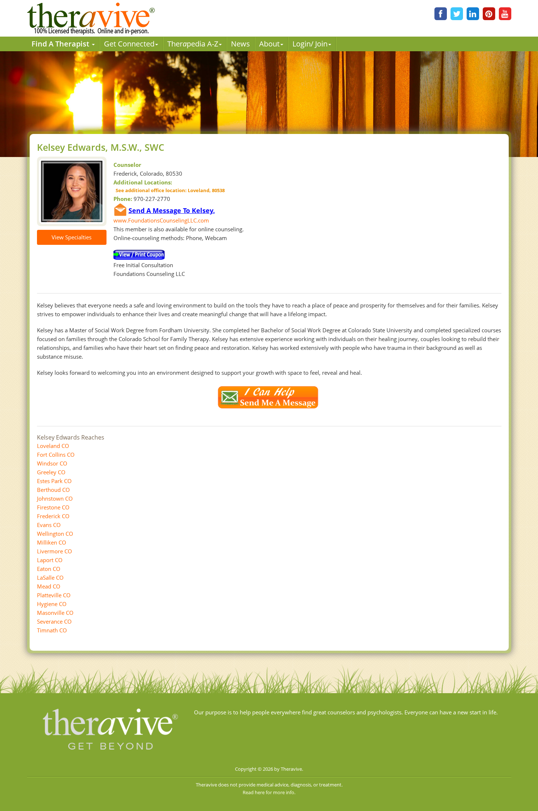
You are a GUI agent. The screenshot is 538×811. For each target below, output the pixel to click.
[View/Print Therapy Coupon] (139, 254)
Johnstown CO (55, 498)
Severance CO (54, 621)
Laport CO (50, 560)
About (269, 44)
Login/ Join (310, 44)
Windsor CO (52, 463)
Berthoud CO (53, 489)
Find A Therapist (61, 44)
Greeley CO (51, 472)
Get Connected (129, 44)
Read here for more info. (269, 792)
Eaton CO (48, 568)
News (240, 44)
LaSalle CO (50, 577)
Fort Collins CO (56, 454)
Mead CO (48, 586)
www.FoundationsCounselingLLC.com (161, 220)
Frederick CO (53, 516)
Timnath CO (52, 630)
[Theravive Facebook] (440, 13)
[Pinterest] (489, 13)
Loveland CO (53, 445)
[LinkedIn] (473, 13)
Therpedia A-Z (192, 44)
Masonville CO (55, 612)
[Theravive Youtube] (505, 13)
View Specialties (71, 237)
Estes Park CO (54, 481)
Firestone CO (53, 507)
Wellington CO (55, 533)
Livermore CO (54, 551)
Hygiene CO (52, 604)
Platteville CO (54, 595)
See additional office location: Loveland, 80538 (169, 190)
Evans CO (49, 524)
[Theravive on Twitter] (457, 13)
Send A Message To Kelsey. (171, 210)
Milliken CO (51, 542)
